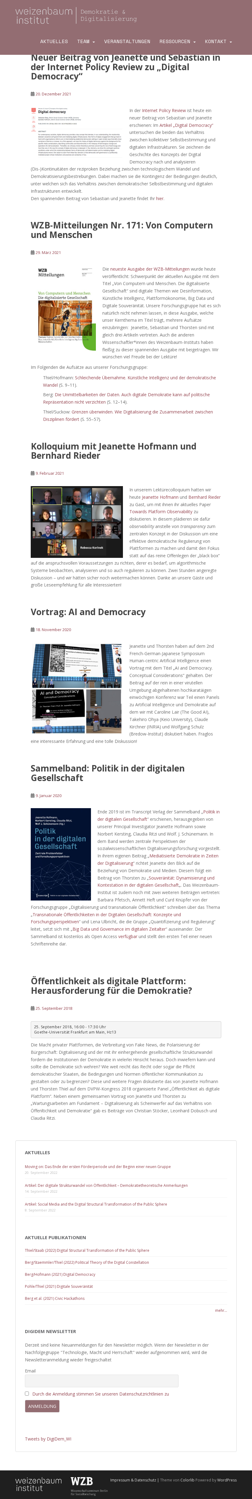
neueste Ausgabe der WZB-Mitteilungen (150, 269)
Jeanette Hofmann (160, 497)
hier (159, 198)
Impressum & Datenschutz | (135, 1480)
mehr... (221, 1310)
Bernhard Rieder (204, 497)
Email (30, 1371)
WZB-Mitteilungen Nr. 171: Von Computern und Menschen (122, 229)
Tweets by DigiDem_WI (48, 1439)
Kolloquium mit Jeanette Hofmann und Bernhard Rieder (113, 450)
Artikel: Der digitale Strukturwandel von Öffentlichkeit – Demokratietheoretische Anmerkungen (106, 1185)
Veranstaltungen (127, 41)
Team (83, 41)
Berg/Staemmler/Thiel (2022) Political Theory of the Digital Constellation (87, 1262)
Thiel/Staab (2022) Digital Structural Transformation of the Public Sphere (87, 1250)
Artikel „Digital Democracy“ (186, 125)
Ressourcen (174, 41)
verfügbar (127, 936)
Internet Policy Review (164, 110)
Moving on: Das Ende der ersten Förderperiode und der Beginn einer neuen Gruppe (98, 1166)
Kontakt (215, 41)
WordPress (227, 1480)
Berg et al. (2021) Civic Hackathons (55, 1298)
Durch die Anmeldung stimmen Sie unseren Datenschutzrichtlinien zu (100, 1394)
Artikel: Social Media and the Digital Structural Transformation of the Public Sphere (96, 1204)
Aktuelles (54, 41)
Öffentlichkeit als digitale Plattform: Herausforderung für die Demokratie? (111, 985)
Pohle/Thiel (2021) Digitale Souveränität (59, 1286)
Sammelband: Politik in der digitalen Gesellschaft (108, 773)
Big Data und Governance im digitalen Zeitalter (119, 929)
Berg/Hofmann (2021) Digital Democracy (60, 1274)
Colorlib (187, 1480)
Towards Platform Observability (160, 511)
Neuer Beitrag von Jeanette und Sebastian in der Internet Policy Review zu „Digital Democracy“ (125, 66)
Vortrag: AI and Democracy (88, 612)
